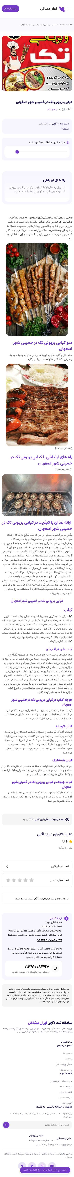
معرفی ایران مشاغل (64, 1064)
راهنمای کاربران (66, 1092)
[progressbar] (42, 152)
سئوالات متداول (65, 1098)
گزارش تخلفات (66, 1103)
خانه (70, 24)
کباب (65, 766)
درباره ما (69, 1059)
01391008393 (36, 967)
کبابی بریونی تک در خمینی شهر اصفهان (37, 24)
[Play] (11, 151)
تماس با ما (67, 1053)
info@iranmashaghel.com (41, 1140)
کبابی (41, 124)
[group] (37, 152)
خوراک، (47, 124)
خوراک (62, 24)
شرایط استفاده (66, 1087)
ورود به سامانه (66, 1070)
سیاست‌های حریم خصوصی (61, 1081)
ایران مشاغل (57, 230)
